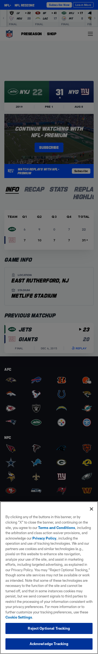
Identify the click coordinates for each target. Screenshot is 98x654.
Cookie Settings (18, 617)
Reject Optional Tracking (49, 628)
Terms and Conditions (56, 527)
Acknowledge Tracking (49, 644)
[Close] (91, 509)
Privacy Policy (44, 538)
